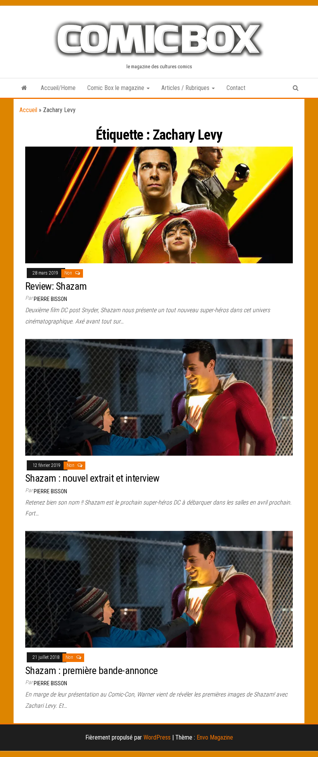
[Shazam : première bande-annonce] (159, 589)
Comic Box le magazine (116, 88)
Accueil (28, 110)
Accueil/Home (58, 88)
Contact (235, 88)
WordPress (157, 737)
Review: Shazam (56, 286)
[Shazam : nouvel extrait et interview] (159, 396)
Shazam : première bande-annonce (91, 670)
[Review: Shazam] (159, 204)
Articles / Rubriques (186, 88)
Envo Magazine (215, 737)
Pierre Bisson (50, 299)
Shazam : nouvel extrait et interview (92, 478)
